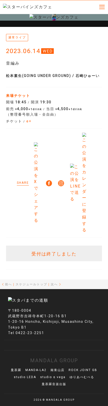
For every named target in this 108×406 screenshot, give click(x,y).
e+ (28, 121)
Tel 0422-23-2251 (26, 333)
